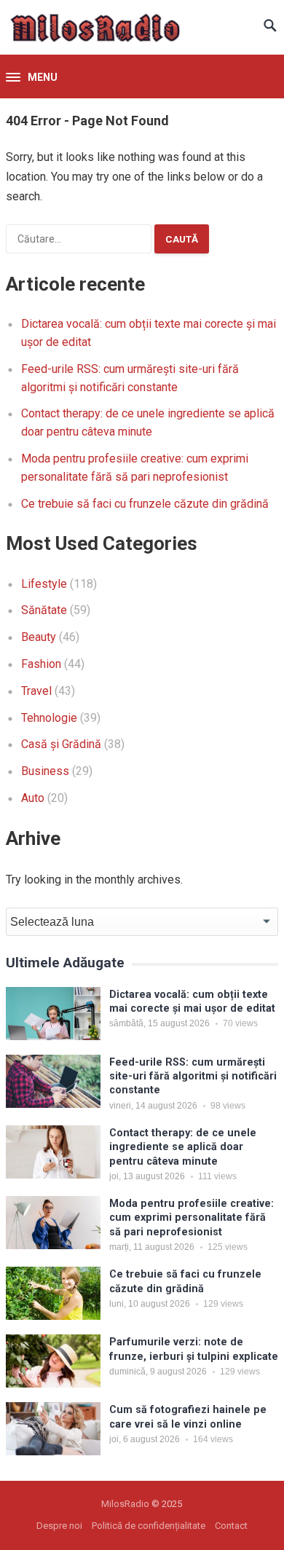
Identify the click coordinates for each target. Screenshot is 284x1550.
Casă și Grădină (61, 744)
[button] (32, 78)
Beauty (38, 637)
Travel (36, 691)
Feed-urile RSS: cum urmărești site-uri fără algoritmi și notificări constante (193, 1076)
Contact (231, 1525)
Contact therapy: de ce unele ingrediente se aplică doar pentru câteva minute (182, 1147)
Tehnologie (49, 718)
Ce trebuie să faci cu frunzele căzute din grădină (145, 504)
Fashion (41, 664)
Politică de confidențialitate (148, 1525)
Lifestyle (44, 584)
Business (45, 771)
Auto (32, 798)
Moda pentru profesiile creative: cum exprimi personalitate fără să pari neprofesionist (191, 1217)
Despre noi (59, 1525)
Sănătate (44, 610)
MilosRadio (125, 1503)
